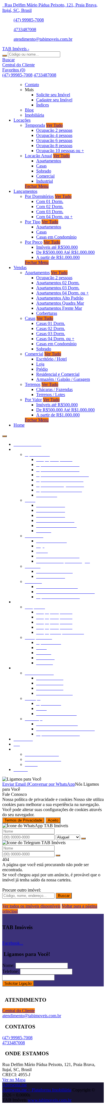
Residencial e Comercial (57, 374)
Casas (41, 165)
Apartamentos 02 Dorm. (57, 282)
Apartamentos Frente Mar (59, 308)
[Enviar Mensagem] (58, 855)
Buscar (64, 896)
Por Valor (33, 399)
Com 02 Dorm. (49, 206)
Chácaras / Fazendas (54, 389)
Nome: (8, 965)
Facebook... (12, 943)
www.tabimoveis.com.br (50, 1100)
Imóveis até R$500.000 (57, 247)
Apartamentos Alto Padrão (59, 298)
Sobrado (43, 171)
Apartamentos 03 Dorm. (57, 287)
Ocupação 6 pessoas (54, 140)
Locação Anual (38, 155)
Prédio (42, 369)
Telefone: (10, 971)
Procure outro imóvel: (21, 890)
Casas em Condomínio (56, 237)
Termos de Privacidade (23, 820)
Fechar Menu (37, 186)
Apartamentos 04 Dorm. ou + (62, 293)
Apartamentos (48, 160)
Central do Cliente (18, 1010)
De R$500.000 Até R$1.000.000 (65, 252)
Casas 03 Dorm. (50, 333)
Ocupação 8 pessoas (54, 145)
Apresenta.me (14, 1084)
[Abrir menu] (4, 434)
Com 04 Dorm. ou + (54, 216)
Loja (40, 364)
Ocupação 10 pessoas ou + (60, 150)
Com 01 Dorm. (49, 201)
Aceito (53, 820)
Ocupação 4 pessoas (54, 135)
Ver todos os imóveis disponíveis (31, 906)
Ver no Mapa (13, 1079)
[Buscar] (4, 55)
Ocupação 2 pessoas (54, 130)
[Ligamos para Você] (21, 779)
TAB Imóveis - (15, 48)
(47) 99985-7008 (29, 20)
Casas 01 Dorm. (50, 323)
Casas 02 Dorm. (50, 328)
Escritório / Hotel (51, 359)
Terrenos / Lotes (50, 394)
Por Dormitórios (39, 196)
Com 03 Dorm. (49, 211)
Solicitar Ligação (18, 983)
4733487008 (25, 29)
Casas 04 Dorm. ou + (55, 338)
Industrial (44, 181)
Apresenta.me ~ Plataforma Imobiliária (36, 1089)
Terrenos (32, 384)
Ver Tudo (54, 125)
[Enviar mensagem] (83, 838)
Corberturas (46, 313)
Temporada (35, 125)
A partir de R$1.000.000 (58, 257)
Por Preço (33, 242)
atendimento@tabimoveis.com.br (43, 39)
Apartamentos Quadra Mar (60, 303)
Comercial (45, 176)
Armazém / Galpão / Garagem (63, 379)
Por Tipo (32, 221)
